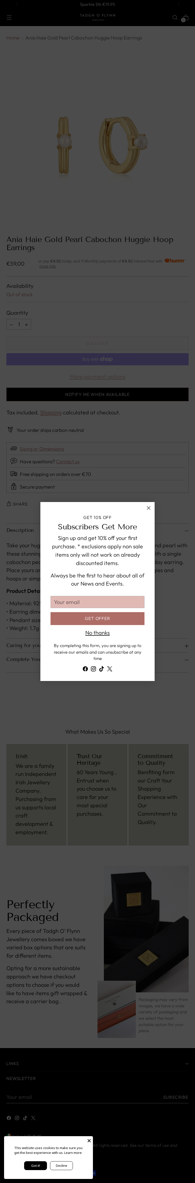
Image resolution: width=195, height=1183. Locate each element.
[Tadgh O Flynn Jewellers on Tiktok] (102, 670)
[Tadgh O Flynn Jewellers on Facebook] (85, 670)
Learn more (73, 1152)
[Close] (149, 508)
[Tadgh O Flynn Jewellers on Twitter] (110, 670)
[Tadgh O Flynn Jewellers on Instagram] (93, 670)
